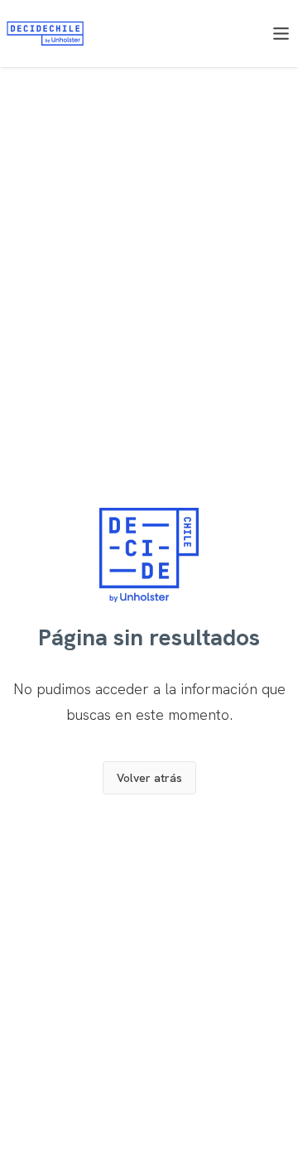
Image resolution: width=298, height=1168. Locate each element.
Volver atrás (149, 777)
